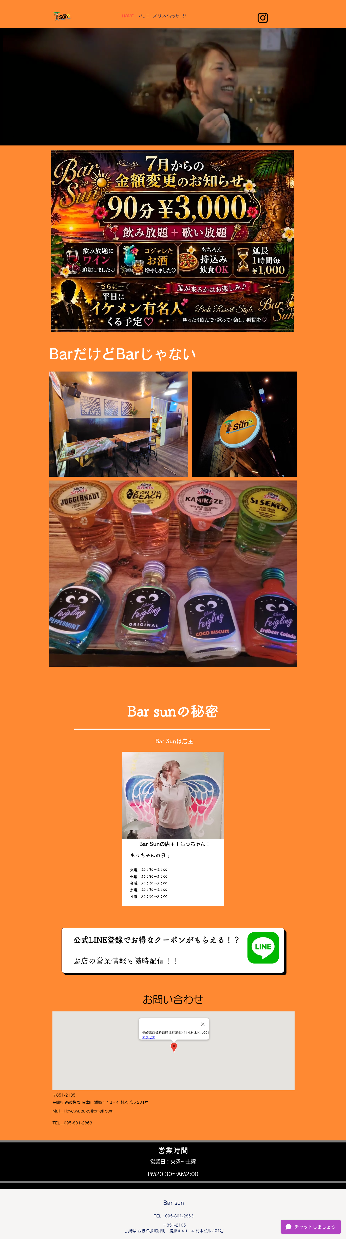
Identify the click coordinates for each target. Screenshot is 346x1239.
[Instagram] (263, 18)
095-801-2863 (179, 1216)
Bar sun (173, 1203)
